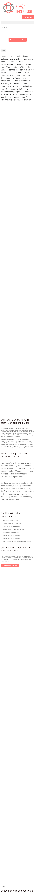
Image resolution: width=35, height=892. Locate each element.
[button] (17, 22)
